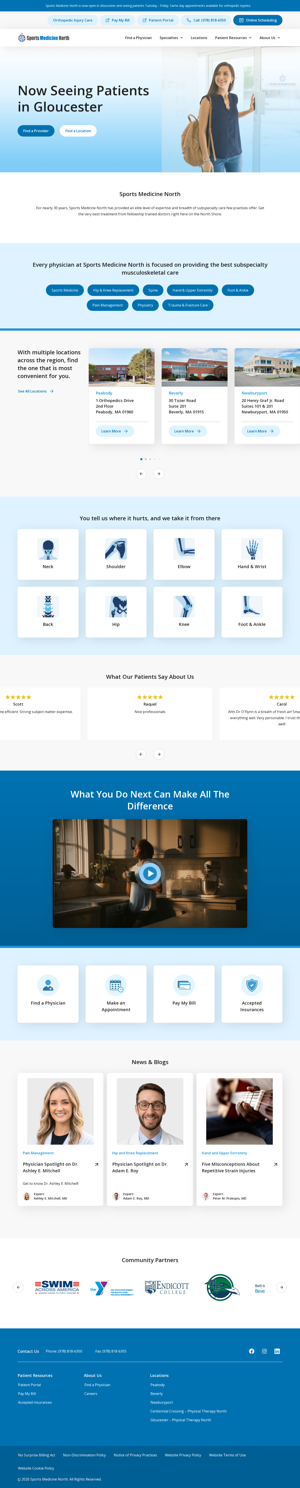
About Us (267, 37)
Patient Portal (161, 20)
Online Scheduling (261, 20)
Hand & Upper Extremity (193, 290)
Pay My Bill (121, 20)
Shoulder (116, 566)
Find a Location (78, 130)
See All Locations (32, 391)
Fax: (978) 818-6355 (111, 1351)
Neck (48, 566)
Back (48, 624)
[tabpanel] (122, 396)
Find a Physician (138, 37)
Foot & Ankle (238, 290)
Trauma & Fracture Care (188, 305)
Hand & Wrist (252, 566)
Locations (199, 37)
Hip (116, 624)
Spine (153, 290)
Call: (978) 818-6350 (209, 20)
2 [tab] (145, 459)
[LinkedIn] (277, 1351)
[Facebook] (251, 1351)
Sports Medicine (65, 290)
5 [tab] (159, 459)
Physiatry (145, 305)
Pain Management (107, 305)
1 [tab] (141, 459)
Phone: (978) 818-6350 (64, 1351)
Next (159, 473)
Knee (184, 624)
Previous (141, 473)
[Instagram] (264, 1351)
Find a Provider (36, 130)
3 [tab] (150, 459)
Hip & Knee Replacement (113, 290)
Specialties (169, 37)
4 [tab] (154, 459)
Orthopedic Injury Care (72, 20)
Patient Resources (231, 37)
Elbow (184, 566)
